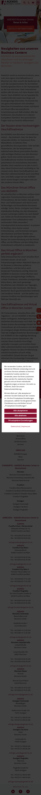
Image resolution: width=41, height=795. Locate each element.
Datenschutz (15, 426)
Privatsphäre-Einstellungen (20, 420)
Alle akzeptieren (20, 410)
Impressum (26, 426)
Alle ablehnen (21, 415)
